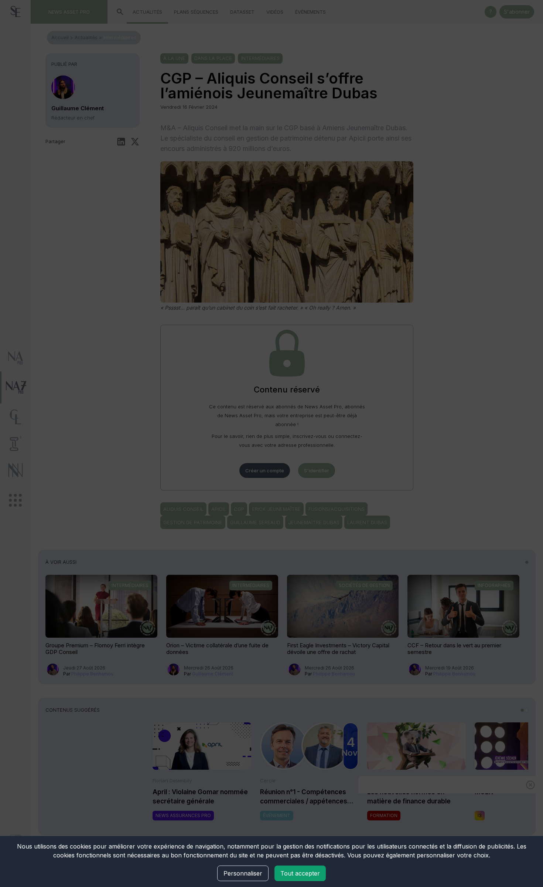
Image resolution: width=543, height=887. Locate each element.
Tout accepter (300, 873)
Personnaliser (242, 873)
